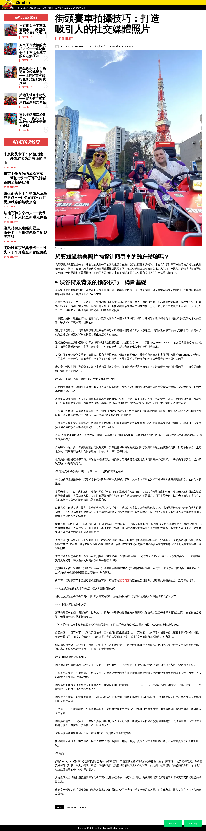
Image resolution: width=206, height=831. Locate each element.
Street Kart (77, 46)
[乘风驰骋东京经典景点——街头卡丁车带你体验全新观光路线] (10, 119)
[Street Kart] (57, 46)
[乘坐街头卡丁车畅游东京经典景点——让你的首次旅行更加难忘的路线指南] (10, 72)
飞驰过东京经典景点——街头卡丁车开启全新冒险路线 (25, 249)
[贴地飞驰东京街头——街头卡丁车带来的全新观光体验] (10, 99)
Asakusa (71, 807)
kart (83, 807)
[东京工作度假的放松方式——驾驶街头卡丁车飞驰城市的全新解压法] (10, 49)
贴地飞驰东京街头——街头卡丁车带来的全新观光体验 (32, 98)
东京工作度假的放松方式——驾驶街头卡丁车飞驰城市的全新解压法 (32, 50)
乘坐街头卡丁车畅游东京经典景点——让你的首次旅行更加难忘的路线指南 (32, 75)
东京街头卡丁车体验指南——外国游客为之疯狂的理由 (32, 29)
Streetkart (26, 37)
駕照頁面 (124, 580)
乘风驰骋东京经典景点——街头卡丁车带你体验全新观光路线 (32, 119)
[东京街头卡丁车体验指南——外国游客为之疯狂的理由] (10, 30)
